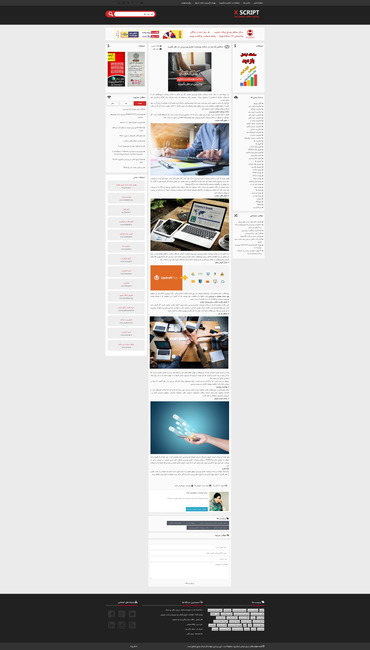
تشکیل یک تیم (190, 523)
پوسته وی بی (257, 196)
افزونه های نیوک (256, 155)
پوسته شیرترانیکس (255, 181)
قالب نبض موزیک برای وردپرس (133, 109)
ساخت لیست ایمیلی (220, 528)
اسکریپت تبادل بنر (255, 120)
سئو (245, 625)
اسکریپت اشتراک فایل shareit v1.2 (131, 122)
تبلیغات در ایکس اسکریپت (229, 3)
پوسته (253, 618)
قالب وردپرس (221, 625)
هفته (140, 103)
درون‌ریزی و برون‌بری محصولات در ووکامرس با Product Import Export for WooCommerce (127, 152)
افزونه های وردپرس (255, 158)
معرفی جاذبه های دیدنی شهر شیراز (249, 222)
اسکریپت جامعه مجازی (253, 123)
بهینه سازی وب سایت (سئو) (205, 3)
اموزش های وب (256, 167)
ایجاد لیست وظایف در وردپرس (251, 230)
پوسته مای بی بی (255, 184)
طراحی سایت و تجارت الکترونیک (250, 236)
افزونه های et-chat (255, 146)
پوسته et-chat (257, 170)
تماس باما (246, 3)
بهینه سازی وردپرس (239, 610)
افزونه (253, 629)
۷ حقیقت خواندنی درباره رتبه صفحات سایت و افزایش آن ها (249, 252)
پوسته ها (258, 190)
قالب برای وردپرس (257, 614)
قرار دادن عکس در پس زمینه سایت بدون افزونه (248, 240)
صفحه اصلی (258, 3)
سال (112, 103)
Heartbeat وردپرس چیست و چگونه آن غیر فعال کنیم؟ (127, 129)
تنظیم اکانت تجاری (175, 523)
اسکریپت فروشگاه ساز (253, 132)
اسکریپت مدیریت (255, 135)
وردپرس (194, 94)
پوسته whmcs (256, 175)
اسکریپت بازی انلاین (254, 118)
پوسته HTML (256, 172)
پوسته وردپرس (256, 193)
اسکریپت (261, 629)
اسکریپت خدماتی (255, 129)
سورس (259, 198)
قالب (249, 625)
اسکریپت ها (257, 141)
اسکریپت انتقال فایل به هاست (133, 141)
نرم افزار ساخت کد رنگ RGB (133, 167)
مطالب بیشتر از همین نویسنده (196, 509)
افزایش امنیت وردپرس (241, 614)
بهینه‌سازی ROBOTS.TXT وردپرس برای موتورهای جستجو (126, 115)
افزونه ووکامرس (226, 614)
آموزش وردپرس (225, 629)
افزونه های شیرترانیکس (253, 152)
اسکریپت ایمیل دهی (254, 115)
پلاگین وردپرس (244, 618)
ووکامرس (212, 625)
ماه (126, 103)
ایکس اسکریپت (239, 646)
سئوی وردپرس (253, 610)
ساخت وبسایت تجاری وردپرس (199, 528)
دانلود (262, 610)
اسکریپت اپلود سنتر (255, 106)
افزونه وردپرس (237, 629)
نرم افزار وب (257, 207)
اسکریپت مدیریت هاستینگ (252, 138)
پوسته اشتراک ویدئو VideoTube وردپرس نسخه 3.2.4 (248, 246)
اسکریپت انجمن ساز (254, 112)
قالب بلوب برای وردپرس (253, 233)
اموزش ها (258, 161)
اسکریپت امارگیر (256, 109)
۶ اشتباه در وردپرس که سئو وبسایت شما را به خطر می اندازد (248, 226)
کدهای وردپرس (259, 625)
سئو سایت (227, 610)
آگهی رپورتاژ (257, 103)
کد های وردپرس (258, 621)
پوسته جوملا (257, 178)
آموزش (247, 629)
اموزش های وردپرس (215, 610)
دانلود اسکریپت (232, 618)
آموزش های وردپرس (220, 621)
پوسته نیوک (257, 187)
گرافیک (259, 204)
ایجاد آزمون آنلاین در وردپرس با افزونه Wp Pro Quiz (128, 160)
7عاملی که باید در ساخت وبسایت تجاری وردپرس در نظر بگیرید (195, 47)
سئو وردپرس (221, 618)
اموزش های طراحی (254, 164)
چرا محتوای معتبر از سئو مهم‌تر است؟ (130, 146)
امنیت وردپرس (246, 621)
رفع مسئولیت (186, 3)
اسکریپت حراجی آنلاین (254, 126)
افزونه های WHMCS (254, 149)
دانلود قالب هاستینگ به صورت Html (131, 135)
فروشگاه (258, 201)
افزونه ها (258, 144)
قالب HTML (215, 614)
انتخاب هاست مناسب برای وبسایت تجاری (213, 523)
